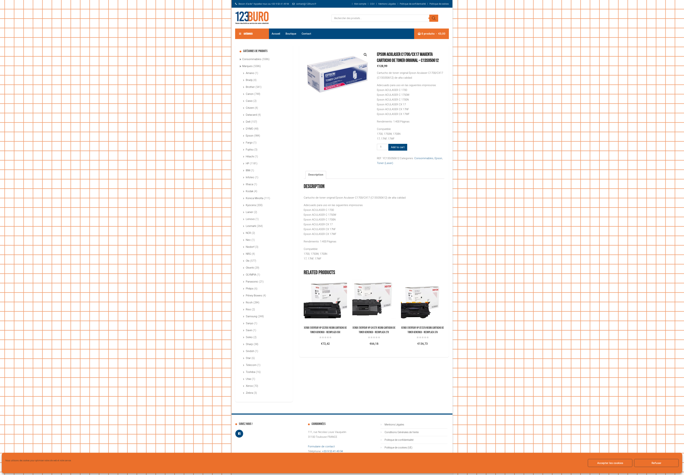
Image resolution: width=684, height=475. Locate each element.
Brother (250, 87)
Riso (248, 309)
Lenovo (250, 219)
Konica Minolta (254, 198)
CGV (372, 3)
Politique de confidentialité (413, 3)
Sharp (249, 344)
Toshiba (250, 372)
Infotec (250, 177)
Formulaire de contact (321, 446)
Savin (249, 330)
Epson (438, 158)
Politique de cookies (439, 3)
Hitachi (250, 156)
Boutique (291, 33)
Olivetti (250, 267)
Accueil (276, 33)
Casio (249, 100)
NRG (248, 253)
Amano (250, 73)
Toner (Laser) (385, 163)
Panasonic (252, 281)
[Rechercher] (433, 18)
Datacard (251, 114)
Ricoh (249, 302)
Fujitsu (249, 149)
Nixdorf (250, 246)
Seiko (249, 337)
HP (247, 163)
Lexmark (251, 226)
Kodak (249, 191)
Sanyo (249, 323)
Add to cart (398, 147)
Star (248, 358)
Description (315, 174)
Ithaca (249, 184)
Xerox (249, 385)
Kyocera (251, 205)
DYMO (249, 128)
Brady (249, 80)
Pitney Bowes (254, 295)
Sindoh (250, 351)
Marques (247, 66)
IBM (248, 170)
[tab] (315, 175)
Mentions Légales (387, 3)
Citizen (250, 107)
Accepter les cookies (610, 463)
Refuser (656, 463)
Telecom (251, 365)
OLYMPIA (251, 274)
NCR (248, 233)
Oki (247, 260)
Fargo (249, 142)
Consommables (423, 158)
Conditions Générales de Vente (402, 432)
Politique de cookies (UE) (398, 447)
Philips (249, 288)
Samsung (251, 316)
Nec (248, 240)
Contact (306, 33)
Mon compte (360, 3)
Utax (248, 379)
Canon (249, 94)
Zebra (249, 392)
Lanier (249, 212)
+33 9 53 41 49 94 (332, 451)
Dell (248, 121)
